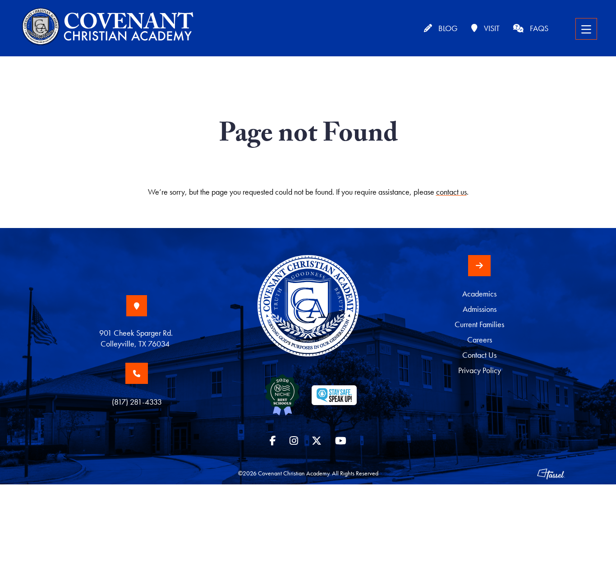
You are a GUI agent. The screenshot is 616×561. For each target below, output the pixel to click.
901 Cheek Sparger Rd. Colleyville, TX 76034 (137, 338)
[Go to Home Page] (308, 314)
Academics (479, 293)
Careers (479, 339)
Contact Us (479, 355)
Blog (447, 28)
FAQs (538, 28)
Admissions (479, 309)
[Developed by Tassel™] (551, 473)
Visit (491, 28)
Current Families (479, 324)
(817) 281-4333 (137, 402)
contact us (451, 192)
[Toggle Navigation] (586, 29)
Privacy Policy (479, 370)
